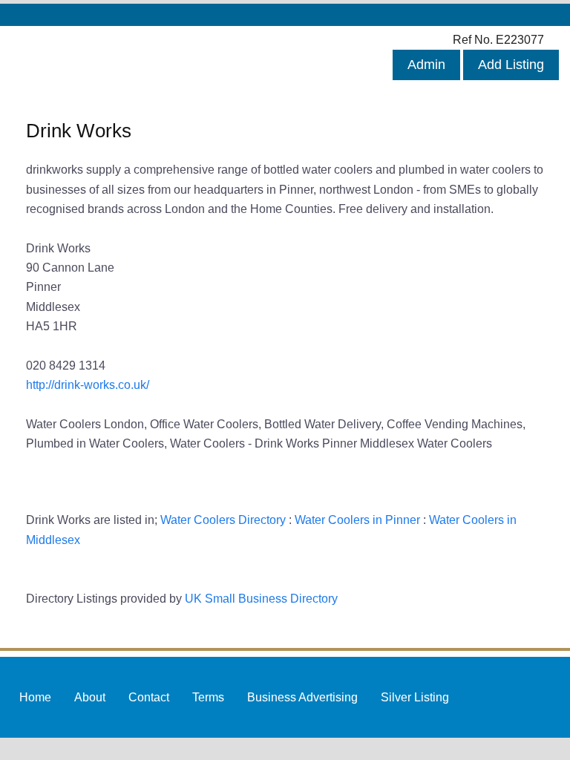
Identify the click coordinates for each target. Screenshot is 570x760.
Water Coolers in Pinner (357, 519)
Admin (426, 64)
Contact (148, 697)
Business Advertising (302, 697)
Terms (208, 697)
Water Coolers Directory (223, 519)
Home (35, 697)
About (89, 697)
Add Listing (511, 64)
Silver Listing (415, 697)
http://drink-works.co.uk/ (87, 384)
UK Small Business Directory (261, 598)
